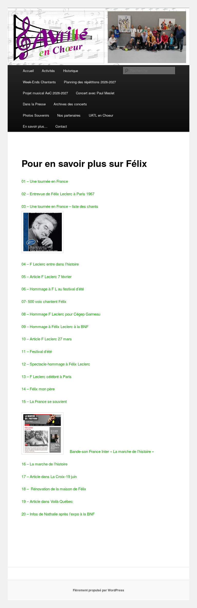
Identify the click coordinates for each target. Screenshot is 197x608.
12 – (26, 364)
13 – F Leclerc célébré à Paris (47, 376)
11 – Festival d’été (37, 351)
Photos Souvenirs (36, 115)
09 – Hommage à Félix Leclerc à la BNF (55, 326)
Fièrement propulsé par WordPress (98, 590)
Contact (61, 126)
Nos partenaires (69, 115)
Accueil (28, 70)
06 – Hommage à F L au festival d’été (53, 288)
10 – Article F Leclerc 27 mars (47, 338)
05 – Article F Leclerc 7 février (47, 276)
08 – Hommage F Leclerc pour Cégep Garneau (61, 314)
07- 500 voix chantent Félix (44, 301)
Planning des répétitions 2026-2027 (90, 81)
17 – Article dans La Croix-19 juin (49, 476)
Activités (48, 70)
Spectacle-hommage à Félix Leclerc (60, 364)
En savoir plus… (35, 126)
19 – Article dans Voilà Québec (47, 501)
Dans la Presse (34, 104)
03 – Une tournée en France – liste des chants (60, 206)
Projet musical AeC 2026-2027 (45, 92)
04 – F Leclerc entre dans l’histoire (50, 264)
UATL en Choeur (101, 115)
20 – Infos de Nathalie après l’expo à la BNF (58, 513)
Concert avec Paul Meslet (95, 92)
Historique (70, 70)
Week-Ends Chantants (39, 81)
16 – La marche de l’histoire (44, 464)
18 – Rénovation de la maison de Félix (54, 488)
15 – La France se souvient (44, 401)
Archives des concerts (70, 104)
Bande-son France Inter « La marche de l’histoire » (112, 451)
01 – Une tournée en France (45, 181)
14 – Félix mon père (38, 388)
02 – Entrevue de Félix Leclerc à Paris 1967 (58, 193)
